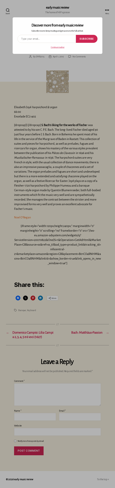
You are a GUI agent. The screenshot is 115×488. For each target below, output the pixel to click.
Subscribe (87, 38)
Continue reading (57, 47)
